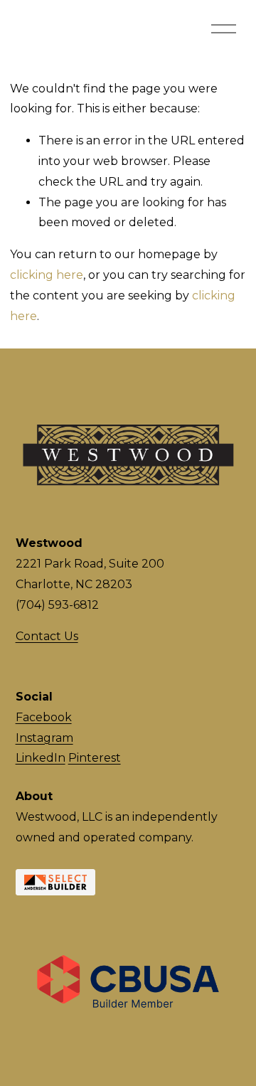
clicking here (46, 275)
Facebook (44, 717)
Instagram (44, 738)
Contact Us (47, 636)
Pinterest (94, 758)
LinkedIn (40, 758)
